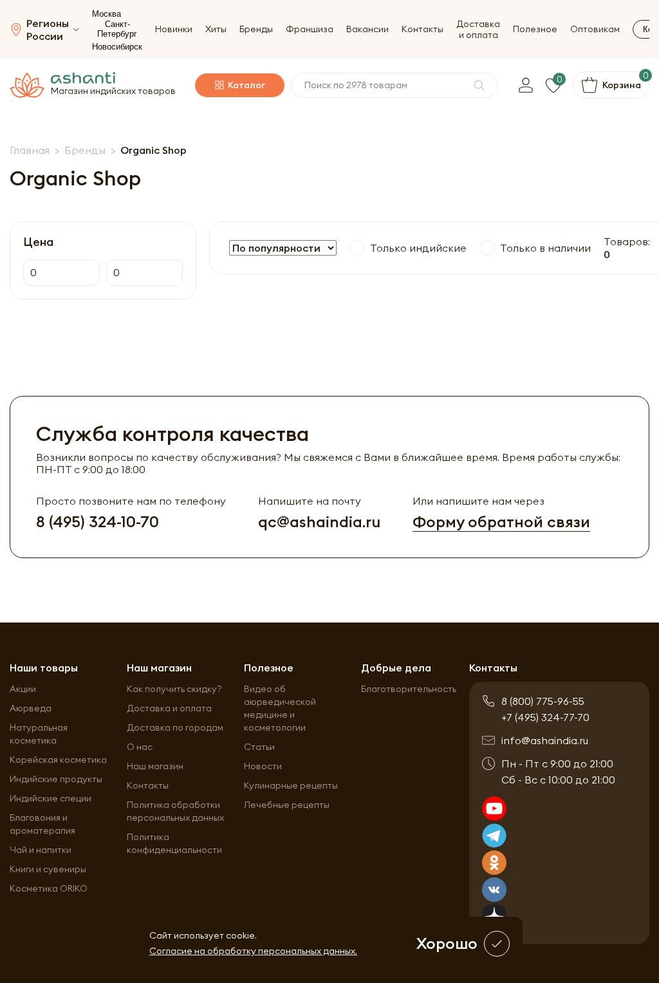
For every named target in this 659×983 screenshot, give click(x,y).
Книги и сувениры (48, 869)
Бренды (256, 29)
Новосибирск (117, 46)
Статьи (259, 747)
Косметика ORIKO (49, 888)
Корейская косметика (58, 759)
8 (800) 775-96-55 (542, 701)
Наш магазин (155, 766)
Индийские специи (50, 798)
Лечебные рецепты (287, 804)
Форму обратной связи (501, 521)
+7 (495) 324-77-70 (545, 717)
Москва (106, 14)
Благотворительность (408, 689)
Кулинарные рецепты (291, 785)
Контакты (422, 29)
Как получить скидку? (174, 689)
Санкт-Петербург (117, 29)
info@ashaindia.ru (544, 740)
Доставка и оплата (478, 30)
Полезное (535, 29)
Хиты (216, 29)
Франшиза (309, 29)
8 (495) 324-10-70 (97, 521)
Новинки (173, 29)
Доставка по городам (175, 727)
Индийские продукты (56, 779)
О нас (140, 747)
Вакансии (367, 29)
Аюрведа (30, 708)
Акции (23, 689)
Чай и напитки (40, 850)
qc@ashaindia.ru (319, 521)
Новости (263, 766)
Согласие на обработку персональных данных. (253, 951)
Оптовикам (595, 29)
